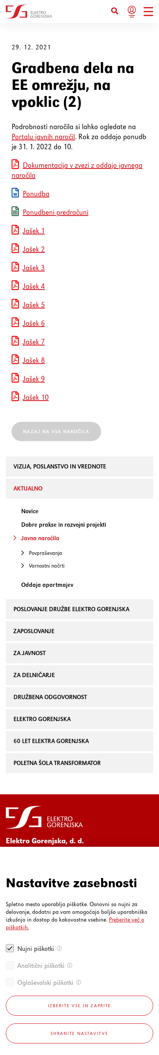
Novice (30, 511)
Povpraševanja (45, 552)
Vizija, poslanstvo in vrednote (60, 466)
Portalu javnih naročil (43, 136)
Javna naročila (40, 538)
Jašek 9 (34, 378)
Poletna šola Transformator (57, 763)
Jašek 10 (36, 397)
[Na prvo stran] (29, 11)
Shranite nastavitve (79, 1033)
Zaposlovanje (34, 631)
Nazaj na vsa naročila (56, 431)
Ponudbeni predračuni (55, 212)
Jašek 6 (34, 323)
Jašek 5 (34, 304)
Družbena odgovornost (50, 697)
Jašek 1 (34, 230)
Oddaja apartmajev (47, 584)
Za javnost (30, 653)
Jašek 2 (34, 249)
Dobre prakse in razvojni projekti (63, 524)
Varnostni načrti (46, 565)
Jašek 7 (34, 341)
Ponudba (36, 193)
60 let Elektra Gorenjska (51, 741)
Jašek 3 (34, 267)
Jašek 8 (34, 360)
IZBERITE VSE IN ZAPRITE (79, 1005)
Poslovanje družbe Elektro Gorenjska (71, 609)
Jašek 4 (34, 286)
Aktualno (28, 488)
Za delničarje (34, 675)
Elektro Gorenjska (42, 719)
